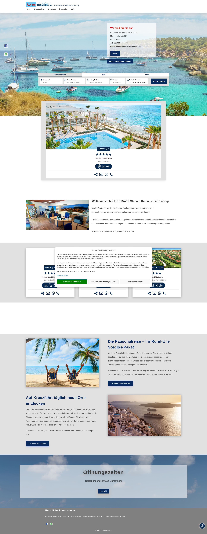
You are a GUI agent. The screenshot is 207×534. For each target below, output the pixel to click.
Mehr (73, 9)
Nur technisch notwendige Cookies (103, 282)
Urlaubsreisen (39, 9)
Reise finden (159, 81)
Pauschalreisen (60, 74)
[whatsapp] (6, 55)
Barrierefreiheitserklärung (116, 516)
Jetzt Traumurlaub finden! (120, 61)
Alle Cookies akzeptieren (72, 282)
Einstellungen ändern (135, 282)
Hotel (103, 74)
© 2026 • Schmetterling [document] (103, 530)
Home (28, 9)
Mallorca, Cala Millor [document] (50, 280)
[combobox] (53, 82)
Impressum (49, 516)
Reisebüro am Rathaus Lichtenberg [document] (103, 481)
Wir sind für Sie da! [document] (121, 28)
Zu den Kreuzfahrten (37, 444)
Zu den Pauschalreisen (120, 383)
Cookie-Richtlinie (62, 275)
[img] (99, 166)
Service (85, 516)
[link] (103, 140)
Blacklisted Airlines (95, 516)
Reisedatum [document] (71, 80)
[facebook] (6, 46)
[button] (96, 174)
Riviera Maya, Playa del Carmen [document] (157, 280)
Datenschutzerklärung (61, 516)
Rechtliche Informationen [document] (60, 510)
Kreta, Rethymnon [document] (103, 161)
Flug (147, 74)
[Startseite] (57, 229)
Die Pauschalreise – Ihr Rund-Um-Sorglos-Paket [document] (139, 344)
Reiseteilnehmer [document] (135, 80)
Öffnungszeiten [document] (103, 472)
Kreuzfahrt (63, 9)
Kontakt (115, 53)
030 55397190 (122, 43)
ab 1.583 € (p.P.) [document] (103, 149)
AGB (104, 516)
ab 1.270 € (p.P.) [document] (157, 268)
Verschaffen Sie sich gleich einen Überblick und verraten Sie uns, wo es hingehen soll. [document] (61, 433)
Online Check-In (76, 516)
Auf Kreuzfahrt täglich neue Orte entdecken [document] (56, 400)
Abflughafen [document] (94, 80)
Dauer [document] (115, 80)
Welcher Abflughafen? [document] (96, 82)
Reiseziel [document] (46, 80)
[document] (103, 158)
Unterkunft (52, 9)
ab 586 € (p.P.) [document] (50, 268)
